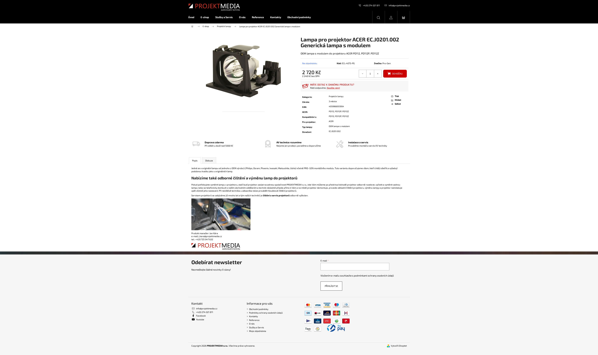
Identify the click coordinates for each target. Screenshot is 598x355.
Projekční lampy (336, 96)
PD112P (338, 111)
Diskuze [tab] (209, 160)
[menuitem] (192, 17)
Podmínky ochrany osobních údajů (266, 312)
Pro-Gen (386, 63)
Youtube (200, 319)
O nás (252, 323)
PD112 (331, 111)
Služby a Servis (256, 327)
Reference (254, 320)
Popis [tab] (194, 160)
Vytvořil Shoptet (399, 345)
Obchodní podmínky (258, 309)
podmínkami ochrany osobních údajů (374, 275)
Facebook (201, 315)
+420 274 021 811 (371, 5)
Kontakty (253, 316)
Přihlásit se (331, 286)
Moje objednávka (257, 331)
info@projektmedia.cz (399, 5)
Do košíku (397, 73)
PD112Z (345, 111)
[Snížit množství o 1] (362, 73)
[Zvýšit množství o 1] (377, 73)
